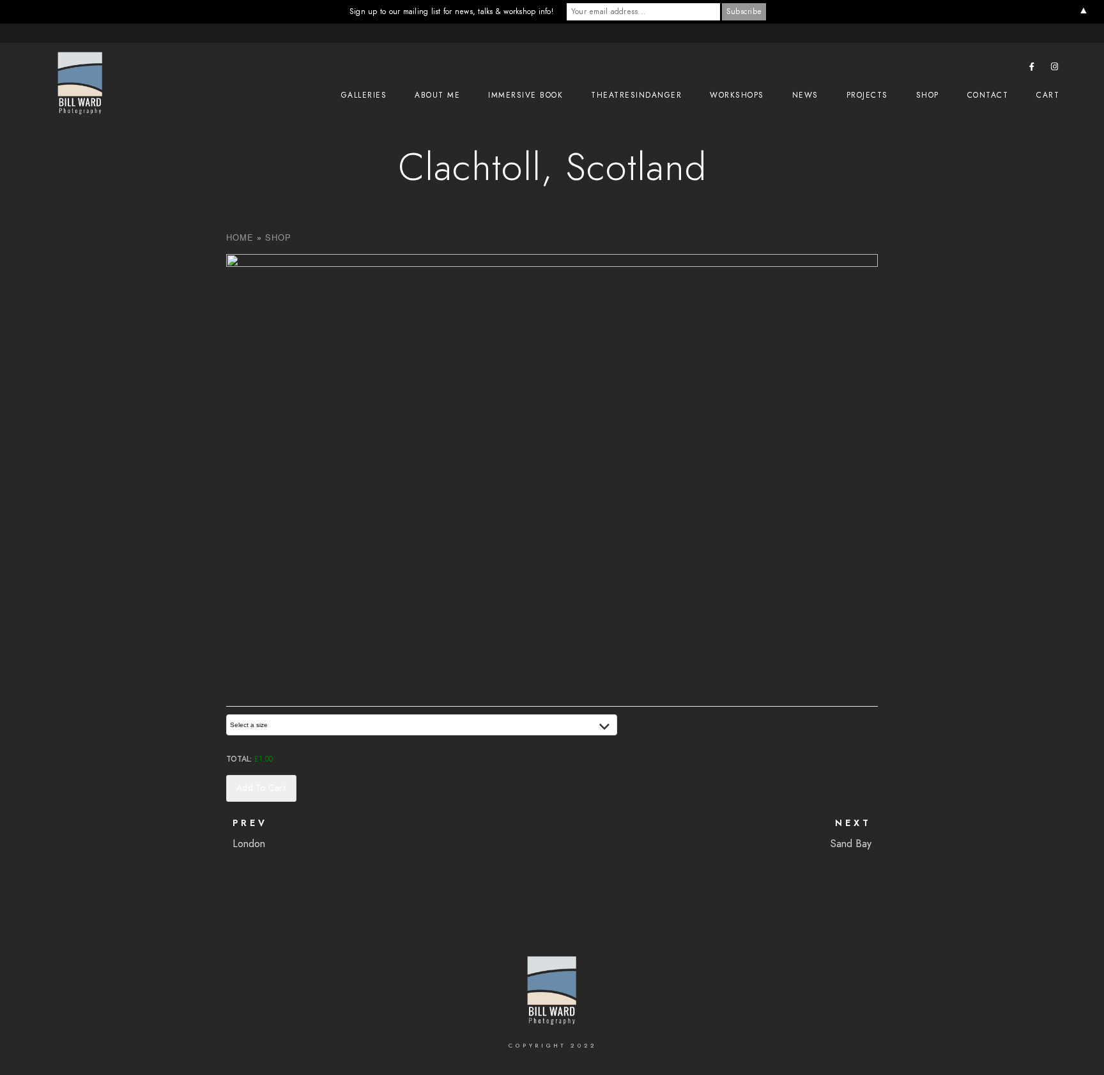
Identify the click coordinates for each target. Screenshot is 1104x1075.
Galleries (364, 95)
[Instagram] (1054, 69)
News (805, 95)
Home (240, 237)
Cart (1047, 95)
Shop (927, 95)
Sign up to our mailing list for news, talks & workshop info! (451, 11)
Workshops (737, 95)
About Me (437, 95)
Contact (988, 95)
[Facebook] (1032, 69)
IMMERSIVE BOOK (525, 95)
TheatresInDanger (636, 95)
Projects (867, 95)
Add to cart (261, 788)
